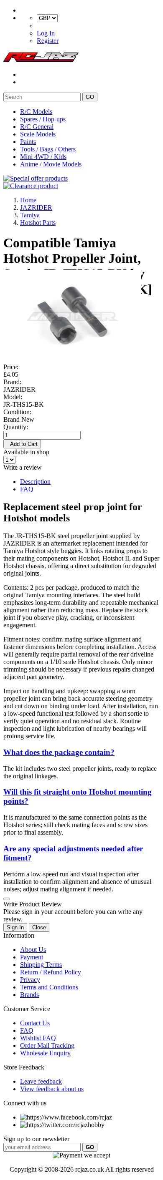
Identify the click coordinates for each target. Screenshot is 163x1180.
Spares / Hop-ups (43, 119)
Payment (31, 957)
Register (48, 40)
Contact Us (35, 1023)
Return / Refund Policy (50, 972)
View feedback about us (52, 1088)
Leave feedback (41, 1081)
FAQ (26, 489)
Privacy (30, 979)
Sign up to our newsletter (36, 1138)
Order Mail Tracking (47, 1045)
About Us (33, 949)
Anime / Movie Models (51, 164)
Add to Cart (22, 444)
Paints (28, 141)
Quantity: (15, 426)
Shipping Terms (41, 964)
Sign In (15, 927)
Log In (46, 33)
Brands (29, 994)
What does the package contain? (59, 752)
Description (35, 481)
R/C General (36, 126)
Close (39, 927)
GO (90, 97)
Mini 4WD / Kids (43, 156)
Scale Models (38, 134)
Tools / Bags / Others (48, 149)
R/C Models (36, 111)
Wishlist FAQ (38, 1038)
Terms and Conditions (49, 987)
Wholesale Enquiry (45, 1053)
